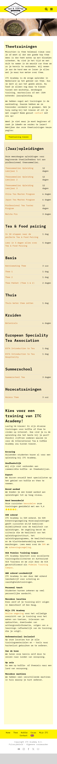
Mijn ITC (43, 732)
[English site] (34, 735)
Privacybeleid (16, 744)
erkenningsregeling (20, 547)
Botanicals (11, 323)
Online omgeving (14, 613)
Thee (15, 732)
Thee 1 (9, 271)
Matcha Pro (11, 214)
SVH (44, 544)
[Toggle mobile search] (46, 9)
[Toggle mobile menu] (51, 9)
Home (8, 732)
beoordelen (30, 503)
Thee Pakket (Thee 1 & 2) (20, 283)
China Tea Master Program (20, 194)
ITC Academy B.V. (34, 742)
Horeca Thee (12, 397)
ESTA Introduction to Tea (20, 348)
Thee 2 (9, 277)
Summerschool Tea (15, 377)
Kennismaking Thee (15, 266)
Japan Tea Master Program (20, 199)
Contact (23, 735)
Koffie (24, 732)
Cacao (33, 732)
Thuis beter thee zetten (19, 303)
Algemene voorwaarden (37, 744)
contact (39, 113)
